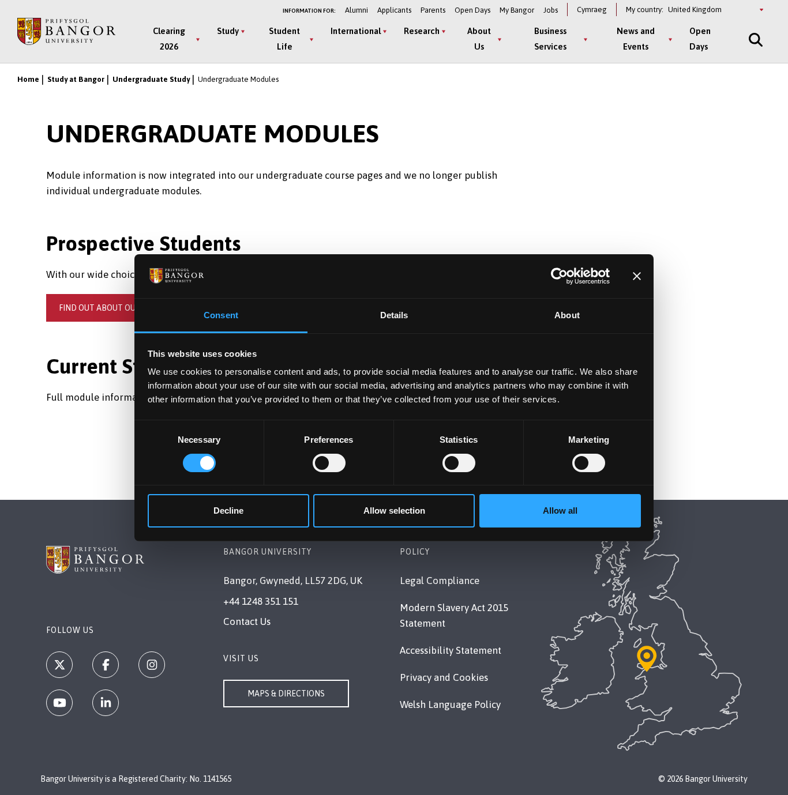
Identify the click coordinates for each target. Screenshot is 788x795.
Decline (228, 510)
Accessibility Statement (450, 650)
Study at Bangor (75, 79)
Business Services (550, 38)
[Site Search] (754, 39)
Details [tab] (394, 315)
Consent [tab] (221, 315)
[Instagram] (151, 664)
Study (228, 31)
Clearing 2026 (169, 38)
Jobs (550, 10)
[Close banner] (637, 276)
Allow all (560, 510)
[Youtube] (59, 702)
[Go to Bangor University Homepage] (66, 32)
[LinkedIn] (105, 702)
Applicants (394, 10)
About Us (479, 38)
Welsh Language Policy (450, 704)
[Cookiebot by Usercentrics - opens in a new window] (559, 276)
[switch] (329, 463)
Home (28, 79)
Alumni (356, 10)
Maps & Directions (286, 693)
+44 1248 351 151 (260, 601)
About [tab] (567, 315)
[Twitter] (59, 664)
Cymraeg (592, 9)
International (356, 31)
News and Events (636, 38)
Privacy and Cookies (444, 677)
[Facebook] (105, 664)
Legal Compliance (439, 580)
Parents (433, 10)
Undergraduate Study (151, 79)
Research (422, 31)
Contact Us (247, 621)
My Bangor (517, 10)
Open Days (472, 10)
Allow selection (394, 510)
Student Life (284, 38)
